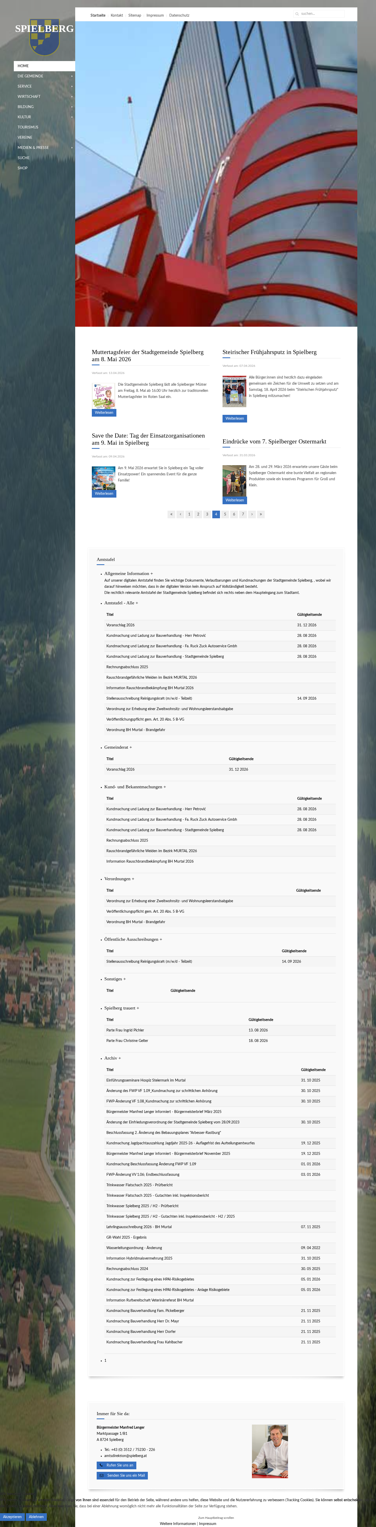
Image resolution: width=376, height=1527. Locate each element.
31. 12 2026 (306, 625)
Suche (23, 158)
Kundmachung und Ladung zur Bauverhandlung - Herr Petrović (156, 636)
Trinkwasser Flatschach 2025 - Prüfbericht (139, 1185)
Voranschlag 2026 (120, 625)
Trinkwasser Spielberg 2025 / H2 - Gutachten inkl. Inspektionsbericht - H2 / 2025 (170, 1216)
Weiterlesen (104, 413)
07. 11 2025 (310, 1227)
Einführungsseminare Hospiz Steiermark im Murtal (145, 1080)
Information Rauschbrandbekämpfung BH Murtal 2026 (150, 688)
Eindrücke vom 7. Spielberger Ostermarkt (274, 441)
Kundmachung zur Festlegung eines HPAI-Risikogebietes (150, 1279)
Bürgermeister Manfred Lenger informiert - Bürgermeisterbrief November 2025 (168, 1154)
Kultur (24, 117)
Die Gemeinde (30, 76)
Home (23, 66)
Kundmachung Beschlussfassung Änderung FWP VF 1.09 (151, 1164)
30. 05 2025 (310, 1269)
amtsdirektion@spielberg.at (125, 1456)
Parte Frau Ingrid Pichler (125, 1030)
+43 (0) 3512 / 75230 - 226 (133, 1450)
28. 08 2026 (306, 636)
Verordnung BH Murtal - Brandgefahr (135, 730)
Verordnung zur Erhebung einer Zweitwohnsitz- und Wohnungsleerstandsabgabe (169, 709)
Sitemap (134, 15)
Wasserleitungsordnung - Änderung (134, 1248)
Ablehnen (36, 1517)
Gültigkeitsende (309, 615)
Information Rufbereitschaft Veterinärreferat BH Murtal (150, 1300)
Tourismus (28, 127)
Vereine (25, 137)
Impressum (155, 15)
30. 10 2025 (310, 1091)
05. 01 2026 (310, 1279)
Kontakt (117, 15)
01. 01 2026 (310, 1164)
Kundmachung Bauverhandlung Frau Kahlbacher (144, 1342)
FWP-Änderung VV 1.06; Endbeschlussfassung (142, 1175)
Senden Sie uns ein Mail (124, 1475)
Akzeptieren (12, 1517)
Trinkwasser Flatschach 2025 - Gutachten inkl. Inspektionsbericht (157, 1195)
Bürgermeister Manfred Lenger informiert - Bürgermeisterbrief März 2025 (164, 1112)
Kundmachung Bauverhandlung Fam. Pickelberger (145, 1311)
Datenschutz (179, 15)
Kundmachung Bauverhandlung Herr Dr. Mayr (142, 1321)
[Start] (171, 514)
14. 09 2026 (306, 698)
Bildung (26, 107)
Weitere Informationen (178, 1524)
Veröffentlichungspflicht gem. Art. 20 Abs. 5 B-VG (145, 719)
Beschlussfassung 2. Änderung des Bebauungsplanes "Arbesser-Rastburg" (163, 1133)
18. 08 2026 (258, 1041)
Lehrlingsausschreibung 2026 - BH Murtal (139, 1227)
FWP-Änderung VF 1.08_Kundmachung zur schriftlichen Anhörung (158, 1101)
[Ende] (261, 514)
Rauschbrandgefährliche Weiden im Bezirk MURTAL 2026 (151, 677)
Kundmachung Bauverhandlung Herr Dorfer (141, 1332)
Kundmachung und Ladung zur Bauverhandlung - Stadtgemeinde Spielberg (165, 657)
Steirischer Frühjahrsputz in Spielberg (270, 352)
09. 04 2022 (310, 1248)
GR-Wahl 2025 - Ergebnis (126, 1237)
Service (25, 86)
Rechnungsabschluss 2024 (127, 1269)
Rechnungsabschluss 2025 (127, 667)
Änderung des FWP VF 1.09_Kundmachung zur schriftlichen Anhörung (161, 1091)
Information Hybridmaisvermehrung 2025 (139, 1258)
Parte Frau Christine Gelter (127, 1041)
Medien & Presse (33, 148)
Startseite (98, 15)
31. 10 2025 (310, 1080)
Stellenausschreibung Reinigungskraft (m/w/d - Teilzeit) (149, 698)
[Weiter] (252, 514)
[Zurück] (180, 514)
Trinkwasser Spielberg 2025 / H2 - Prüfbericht (142, 1206)
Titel (109, 615)
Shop (22, 168)
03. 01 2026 (310, 1175)
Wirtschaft (29, 97)
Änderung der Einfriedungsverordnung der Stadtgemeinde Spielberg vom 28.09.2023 (172, 1122)
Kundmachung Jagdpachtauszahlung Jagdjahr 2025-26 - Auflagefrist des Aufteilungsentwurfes (180, 1143)
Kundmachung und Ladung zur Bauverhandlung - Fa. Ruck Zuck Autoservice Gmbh (171, 646)
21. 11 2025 (310, 1311)
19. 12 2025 (310, 1143)
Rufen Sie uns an (118, 1465)
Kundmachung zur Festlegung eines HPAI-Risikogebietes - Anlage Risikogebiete (167, 1290)
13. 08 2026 (258, 1030)
